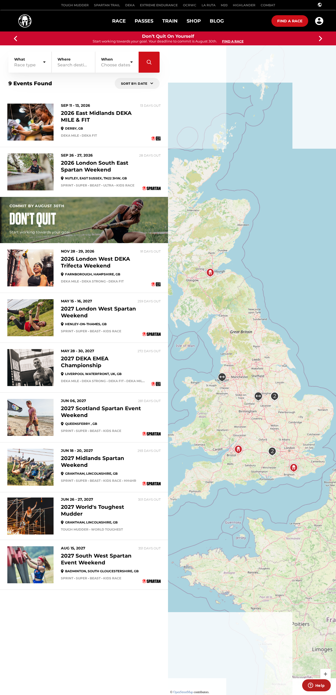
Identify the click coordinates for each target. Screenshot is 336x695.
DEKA (130, 5)
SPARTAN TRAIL (107, 5)
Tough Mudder (75, 5)
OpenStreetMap (183, 692)
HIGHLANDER (244, 5)
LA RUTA (209, 5)
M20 (224, 5)
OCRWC (189, 5)
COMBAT (268, 5)
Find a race (289, 21)
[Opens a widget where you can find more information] (316, 685)
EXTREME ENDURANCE (159, 5)
